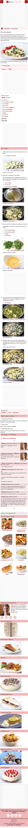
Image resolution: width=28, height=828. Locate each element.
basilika (10, 109)
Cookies (6, 811)
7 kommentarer (6, 65)
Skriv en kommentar (9, 438)
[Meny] (1, 1)
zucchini (11, 102)
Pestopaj (7, 546)
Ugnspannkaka (21, 574)
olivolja (6, 103)
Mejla (10, 69)
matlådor (14, 426)
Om (3, 811)
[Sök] (26, 1)
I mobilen (25, 810)
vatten (6, 114)
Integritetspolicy (15, 811)
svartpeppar (12, 107)
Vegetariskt (7, 28)
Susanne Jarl (12, 513)
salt (7, 105)
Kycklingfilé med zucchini (7, 560)
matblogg (13, 606)
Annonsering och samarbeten (15, 810)
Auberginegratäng (7, 530)
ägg (5, 113)
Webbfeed (14, 812)
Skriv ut (4, 69)
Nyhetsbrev (22, 811)
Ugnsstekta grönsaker (21, 546)
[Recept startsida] (10, 2)
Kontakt (6, 810)
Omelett (7, 574)
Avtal (10, 811)
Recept (2, 810)
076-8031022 (18, 825)
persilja (10, 111)
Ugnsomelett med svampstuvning (21, 530)
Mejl (12, 825)
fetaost (6, 116)
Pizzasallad (21, 560)
